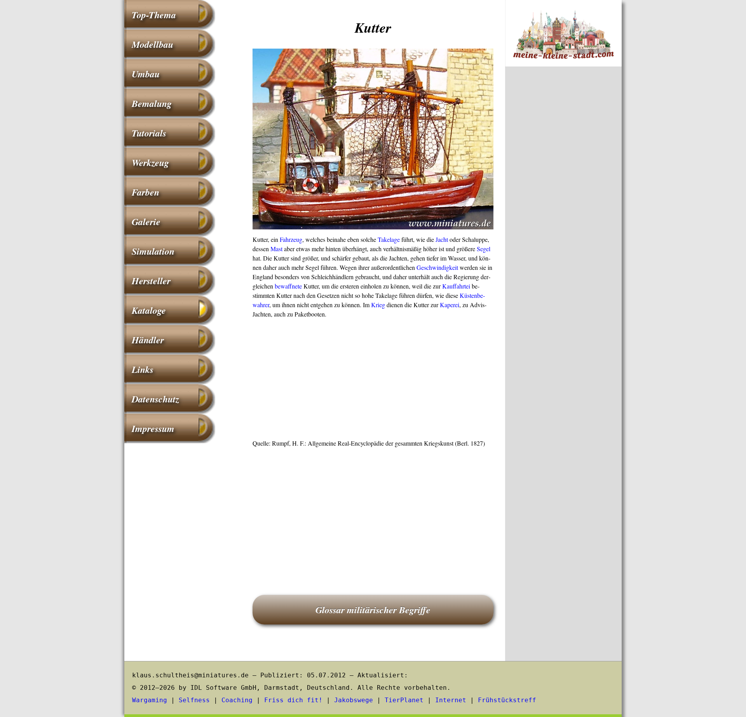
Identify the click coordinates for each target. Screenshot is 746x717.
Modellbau (152, 44)
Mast (276, 249)
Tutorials (149, 133)
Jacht (442, 239)
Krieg (378, 305)
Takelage (389, 239)
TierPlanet (404, 700)
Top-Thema (154, 14)
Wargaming (149, 700)
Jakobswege (353, 700)
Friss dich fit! (293, 700)
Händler (148, 339)
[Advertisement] (373, 381)
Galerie (146, 221)
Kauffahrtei (456, 286)
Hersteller (151, 280)
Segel (483, 249)
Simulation (153, 251)
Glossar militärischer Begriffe (373, 609)
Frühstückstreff (507, 700)
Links (142, 369)
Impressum (153, 428)
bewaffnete (288, 286)
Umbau (146, 73)
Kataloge (149, 310)
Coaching (237, 700)
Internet (450, 700)
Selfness (194, 700)
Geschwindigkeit (437, 267)
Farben (145, 192)
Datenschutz (155, 399)
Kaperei (449, 305)
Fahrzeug (291, 239)
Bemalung (152, 103)
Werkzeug (150, 162)
